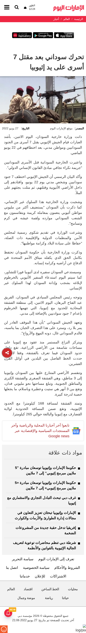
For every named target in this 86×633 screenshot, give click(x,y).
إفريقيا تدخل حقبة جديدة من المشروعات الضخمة (46, 530)
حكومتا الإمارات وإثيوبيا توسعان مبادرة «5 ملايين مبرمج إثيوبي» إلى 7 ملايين (45, 485)
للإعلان (40, 576)
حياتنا (65, 598)
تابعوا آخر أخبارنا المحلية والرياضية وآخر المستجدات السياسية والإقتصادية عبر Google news (40, 430)
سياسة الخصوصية (36, 568)
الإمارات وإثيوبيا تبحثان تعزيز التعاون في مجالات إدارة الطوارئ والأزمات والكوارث (45, 515)
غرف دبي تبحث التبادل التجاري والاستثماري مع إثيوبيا (41, 500)
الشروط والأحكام (67, 568)
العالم (11, 589)
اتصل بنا (12, 568)
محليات (73, 589)
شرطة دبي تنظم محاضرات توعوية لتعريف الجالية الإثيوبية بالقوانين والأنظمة (44, 545)
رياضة (49, 598)
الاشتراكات (58, 576)
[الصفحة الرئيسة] (68, 6)
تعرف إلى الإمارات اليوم (56, 559)
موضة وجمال (26, 598)
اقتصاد (28, 589)
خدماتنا (25, 576)
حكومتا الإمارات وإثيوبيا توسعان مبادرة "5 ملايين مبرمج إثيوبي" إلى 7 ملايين (45, 470)
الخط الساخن (50, 589)
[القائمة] (17, 7)
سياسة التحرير (22, 559)
